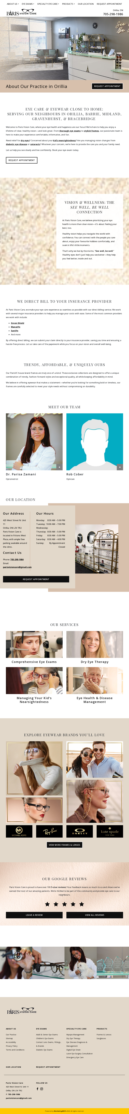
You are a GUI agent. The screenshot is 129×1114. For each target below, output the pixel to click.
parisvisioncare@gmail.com (17, 567)
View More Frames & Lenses (64, 845)
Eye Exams (27, 4)
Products (67, 4)
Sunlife (14, 330)
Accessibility (11, 1042)
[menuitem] (13, 4)
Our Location (86, 4)
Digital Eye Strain (73, 1050)
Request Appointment (109, 4)
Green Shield (17, 323)
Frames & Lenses (104, 1034)
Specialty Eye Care (47, 4)
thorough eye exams (70, 130)
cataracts (35, 144)
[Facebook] (37, 1089)
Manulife (15, 327)
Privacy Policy (11, 1046)
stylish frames (91, 130)
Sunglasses (101, 1038)
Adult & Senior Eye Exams (47, 1034)
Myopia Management (75, 1034)
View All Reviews (94, 915)
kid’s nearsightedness (64, 140)
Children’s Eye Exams (45, 1038)
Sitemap (9, 1038)
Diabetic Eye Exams (44, 1050)
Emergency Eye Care (75, 1057)
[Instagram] (41, 1089)
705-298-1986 (113, 14)
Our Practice (11, 1034)
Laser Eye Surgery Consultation (79, 1053)
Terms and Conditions (15, 1050)
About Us (12, 4)
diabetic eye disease (16, 144)
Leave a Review (34, 915)
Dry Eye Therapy (73, 1038)
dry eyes (25, 140)
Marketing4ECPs (60, 1111)
